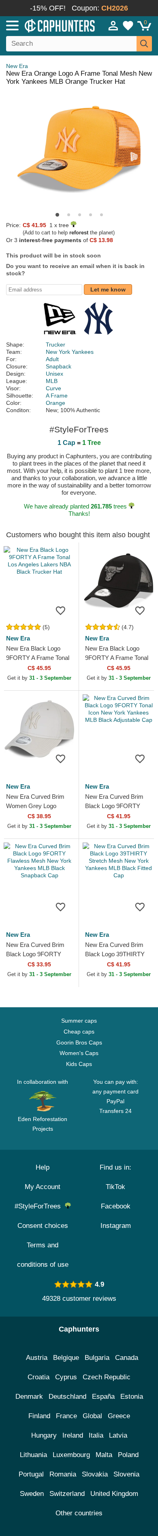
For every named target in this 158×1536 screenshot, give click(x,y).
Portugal (31, 1474)
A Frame (57, 395)
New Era (17, 66)
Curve (53, 388)
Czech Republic (106, 1377)
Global (92, 1416)
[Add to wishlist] (60, 610)
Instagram (115, 1226)
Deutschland (67, 1396)
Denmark (29, 1396)
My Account (42, 1187)
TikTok (115, 1187)
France (66, 1416)
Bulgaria (97, 1358)
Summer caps (79, 1020)
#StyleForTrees (40, 1206)
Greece (119, 1416)
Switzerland (67, 1494)
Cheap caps (79, 1031)
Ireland (72, 1435)
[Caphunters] (46, 25)
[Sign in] (113, 25)
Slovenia (126, 1474)
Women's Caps (79, 1053)
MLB (52, 381)
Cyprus (66, 1377)
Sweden (32, 1494)
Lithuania (33, 1455)
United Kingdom (114, 1494)
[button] (57, 215)
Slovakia (95, 1474)
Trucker (55, 344)
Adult (52, 359)
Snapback (58, 366)
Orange (55, 403)
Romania (62, 1474)
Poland (128, 1455)
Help (42, 1167)
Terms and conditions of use (42, 1254)
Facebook (115, 1206)
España (103, 1396)
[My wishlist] (128, 25)
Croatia (38, 1377)
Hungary (44, 1435)
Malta (104, 1455)
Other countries (79, 1513)
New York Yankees (70, 352)
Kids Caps (79, 1064)
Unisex (54, 373)
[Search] (144, 43)
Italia (96, 1435)
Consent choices (42, 1226)
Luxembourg (71, 1455)
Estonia (131, 1396)
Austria (36, 1358)
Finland (39, 1416)
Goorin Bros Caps (79, 1042)
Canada (126, 1358)
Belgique (66, 1358)
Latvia (118, 1435)
